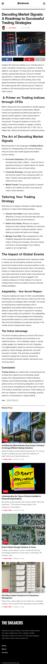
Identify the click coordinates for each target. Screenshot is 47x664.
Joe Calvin (12, 28)
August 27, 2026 (19, 459)
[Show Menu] (3, 3)
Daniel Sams (8, 459)
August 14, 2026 (19, 607)
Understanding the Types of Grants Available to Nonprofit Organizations (21, 497)
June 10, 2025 (25, 28)
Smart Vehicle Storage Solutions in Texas (19, 547)
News (6, 440)
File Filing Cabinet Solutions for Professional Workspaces (20, 596)
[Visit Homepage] (23, 3)
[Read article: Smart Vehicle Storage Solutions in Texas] (23, 529)
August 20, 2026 (19, 558)
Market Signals (12, 400)
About (4, 649)
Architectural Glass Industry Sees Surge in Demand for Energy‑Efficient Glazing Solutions (23, 446)
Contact (5, 652)
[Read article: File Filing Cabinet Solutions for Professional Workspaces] (23, 577)
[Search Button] (44, 3)
